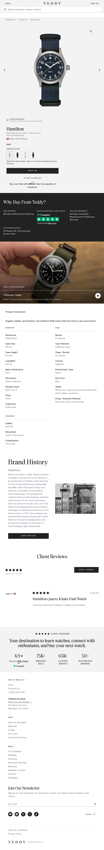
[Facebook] (17, 814)
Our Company (14, 751)
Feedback (13, 777)
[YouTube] (10, 814)
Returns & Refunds (17, 762)
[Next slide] (99, 70)
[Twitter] (30, 814)
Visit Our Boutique (17, 722)
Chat (10, 684)
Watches (12, 726)
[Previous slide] (5, 70)
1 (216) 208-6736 (16, 692)
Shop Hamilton (28, 535)
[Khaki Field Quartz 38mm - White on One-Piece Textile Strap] (25, 155)
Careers (12, 774)
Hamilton (23, 19)
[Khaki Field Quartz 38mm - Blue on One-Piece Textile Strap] (10, 155)
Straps (11, 730)
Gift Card (12, 733)
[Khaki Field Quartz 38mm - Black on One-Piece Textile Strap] (18, 155)
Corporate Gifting (17, 737)
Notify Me (32, 170)
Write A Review (86, 570)
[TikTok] (36, 814)
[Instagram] (23, 814)
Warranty (12, 766)
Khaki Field (35, 19)
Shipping (12, 755)
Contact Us (14, 688)
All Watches (10, 19)
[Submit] (94, 804)
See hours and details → (20, 702)
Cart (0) (95, 3)
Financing (12, 758)
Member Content (16, 770)
